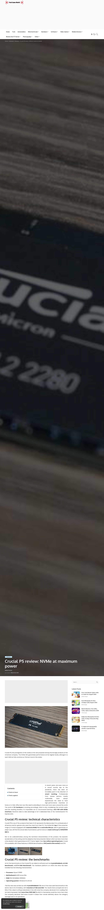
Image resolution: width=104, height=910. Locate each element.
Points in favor (13, 792)
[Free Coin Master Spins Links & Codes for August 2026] (76, 695)
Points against (13, 795)
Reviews (8, 656)
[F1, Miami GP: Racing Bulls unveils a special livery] (76, 729)
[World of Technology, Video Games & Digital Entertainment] (14, 2)
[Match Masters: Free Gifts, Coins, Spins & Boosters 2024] (76, 711)
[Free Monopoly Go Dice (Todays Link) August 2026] (76, 703)
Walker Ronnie (8, 670)
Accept (20, 906)
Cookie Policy (6, 903)
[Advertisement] (52, 16)
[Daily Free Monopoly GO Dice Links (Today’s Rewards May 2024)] (76, 720)
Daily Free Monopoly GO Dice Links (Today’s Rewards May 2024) (90, 718)
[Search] (97, 34)
